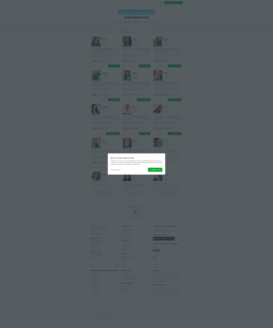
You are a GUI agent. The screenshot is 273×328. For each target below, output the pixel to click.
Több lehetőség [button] (115, 170)
